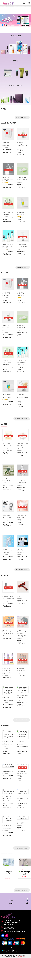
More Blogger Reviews (21, 890)
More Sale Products (22, 117)
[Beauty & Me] (8, 3)
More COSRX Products (21, 419)
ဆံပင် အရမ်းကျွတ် (25, 871)
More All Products (22, 267)
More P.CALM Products (21, 848)
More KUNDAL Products (21, 720)
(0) (26, 3)
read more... (8, 878)
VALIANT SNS (21, 956)
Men (15, 60)
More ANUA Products (22, 569)
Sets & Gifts (15, 85)
